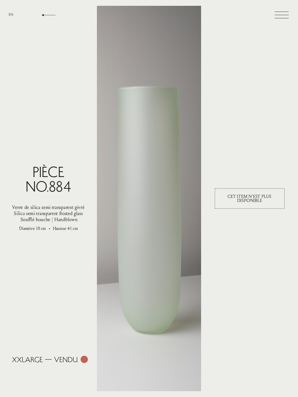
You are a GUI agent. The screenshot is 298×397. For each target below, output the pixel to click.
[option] (11, 14)
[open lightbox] (149, 198)
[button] (282, 15)
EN (11, 14)
